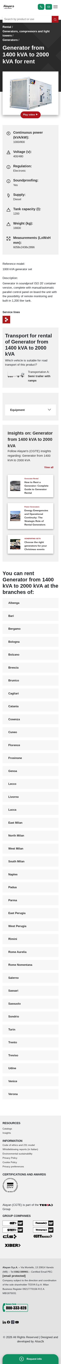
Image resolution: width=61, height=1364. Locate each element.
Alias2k (39, 1341)
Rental (7, 27)
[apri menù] (55, 7)
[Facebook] (9, 1321)
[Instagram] (13, 1321)
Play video (29, 114)
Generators (10, 40)
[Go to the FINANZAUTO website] (43, 1223)
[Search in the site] (55, 19)
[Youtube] (17, 1321)
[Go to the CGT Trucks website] (43, 1236)
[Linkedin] (5, 1321)
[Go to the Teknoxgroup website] (43, 1229)
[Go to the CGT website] (13, 1223)
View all (48, 467)
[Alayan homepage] (9, 6)
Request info (34, 1358)
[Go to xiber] (13, 1245)
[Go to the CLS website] (13, 1236)
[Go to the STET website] (13, 1229)
